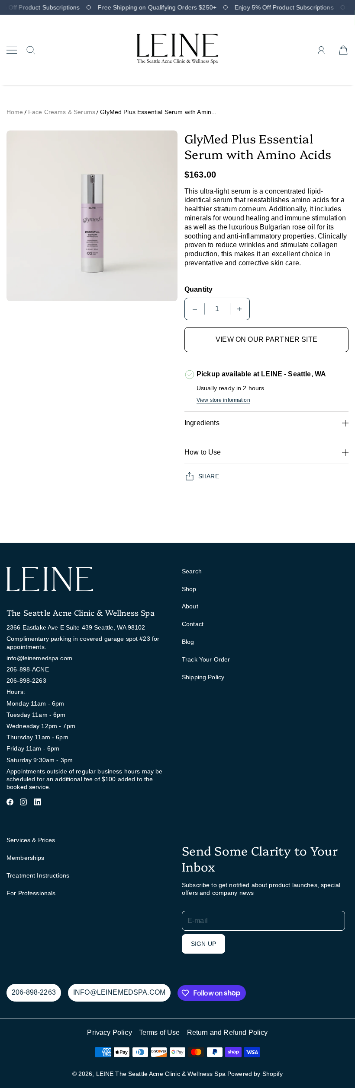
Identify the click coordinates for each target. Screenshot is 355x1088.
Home (14, 111)
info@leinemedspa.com (119, 992)
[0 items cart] (343, 50)
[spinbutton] (217, 309)
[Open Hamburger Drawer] (11, 50)
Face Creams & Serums (61, 111)
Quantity (198, 289)
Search (192, 571)
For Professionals (30, 893)
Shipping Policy (203, 677)
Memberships (25, 857)
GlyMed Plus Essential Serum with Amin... (158, 111)
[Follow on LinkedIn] (37, 802)
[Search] (31, 50)
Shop (189, 588)
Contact (192, 623)
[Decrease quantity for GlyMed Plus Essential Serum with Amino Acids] (195, 309)
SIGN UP (203, 943)
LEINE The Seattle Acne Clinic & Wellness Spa (161, 1073)
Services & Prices (30, 840)
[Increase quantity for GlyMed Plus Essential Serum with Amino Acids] (239, 309)
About (190, 606)
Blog (188, 641)
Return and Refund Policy (227, 1032)
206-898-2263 (34, 992)
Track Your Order (206, 659)
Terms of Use (159, 1032)
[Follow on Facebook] (9, 802)
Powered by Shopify (255, 1073)
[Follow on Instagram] (23, 802)
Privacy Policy (109, 1032)
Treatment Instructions (37, 875)
